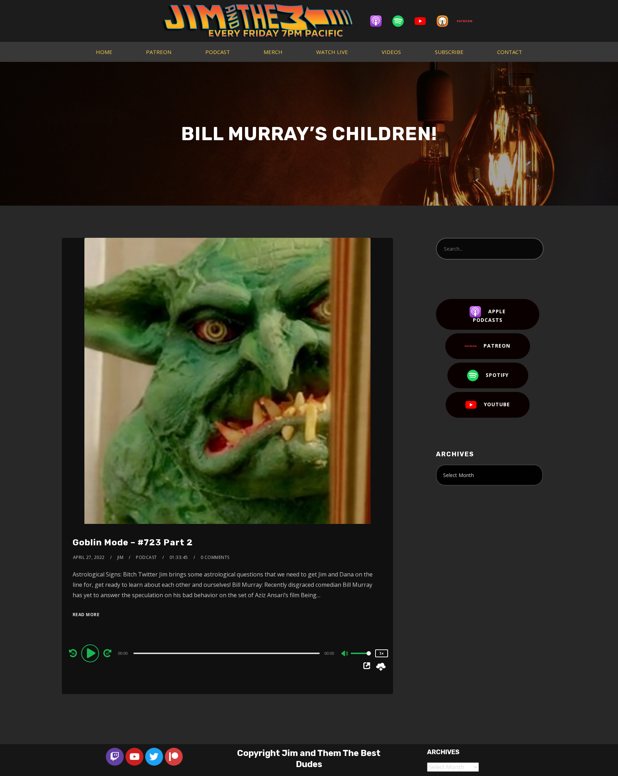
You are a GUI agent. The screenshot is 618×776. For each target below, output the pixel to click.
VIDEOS (391, 51)
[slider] (361, 659)
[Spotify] (402, 21)
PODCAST (217, 51)
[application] (227, 653)
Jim (120, 557)
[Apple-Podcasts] (379, 21)
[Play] (91, 653)
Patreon (497, 345)
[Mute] (345, 654)
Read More (86, 615)
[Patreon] (468, 21)
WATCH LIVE (332, 51)
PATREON (158, 51)
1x (381, 653)
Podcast (146, 557)
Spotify (497, 375)
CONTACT (509, 51)
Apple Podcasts (489, 315)
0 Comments (215, 557)
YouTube (497, 404)
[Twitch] (115, 757)
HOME (104, 51)
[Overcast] (446, 21)
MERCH (273, 51)
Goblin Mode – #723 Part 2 (133, 542)
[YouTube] (424, 21)
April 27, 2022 (89, 557)
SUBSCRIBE (449, 51)
